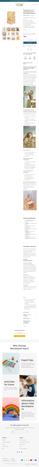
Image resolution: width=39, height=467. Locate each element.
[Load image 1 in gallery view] (4, 29)
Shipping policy (28, 464)
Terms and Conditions (23, 448)
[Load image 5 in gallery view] (4, 34)
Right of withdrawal (34, 463)
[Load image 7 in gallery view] (13, 34)
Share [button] (25, 326)
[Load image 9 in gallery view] (4, 38)
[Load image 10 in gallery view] (9, 38)
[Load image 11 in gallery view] (13, 38)
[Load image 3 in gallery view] (13, 29)
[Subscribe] (27, 432)
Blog (3, 448)
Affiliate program (5, 446)
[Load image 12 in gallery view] (18, 38)
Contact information (34, 464)
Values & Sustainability (6, 442)
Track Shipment (22, 444)
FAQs (20, 446)
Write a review (19, 336)
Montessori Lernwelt (9, 463)
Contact (3, 444)
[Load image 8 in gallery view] (18, 34)
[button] (2, 5)
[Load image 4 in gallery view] (18, 29)
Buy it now (30, 42)
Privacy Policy (21, 463)
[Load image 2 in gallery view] (9, 29)
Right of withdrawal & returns (24, 442)
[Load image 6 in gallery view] (9, 34)
